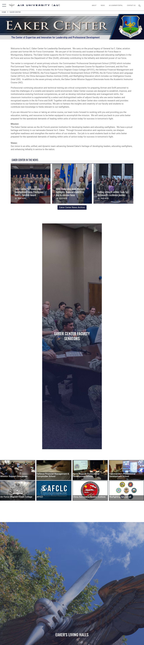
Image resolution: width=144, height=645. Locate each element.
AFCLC (40, 497)
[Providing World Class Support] (17, 470)
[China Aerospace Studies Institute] (90, 490)
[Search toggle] (140, 5)
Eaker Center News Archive (72, 207)
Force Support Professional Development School (86, 475)
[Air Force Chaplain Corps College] (17, 490)
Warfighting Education (120, 497)
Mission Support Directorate (13, 476)
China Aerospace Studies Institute (89, 497)
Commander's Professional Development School (122, 475)
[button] (3, 5)
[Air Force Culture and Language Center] (54, 490)
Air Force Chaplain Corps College (16, 497)
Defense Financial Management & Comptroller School (53, 475)
